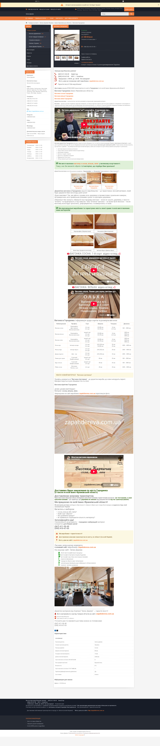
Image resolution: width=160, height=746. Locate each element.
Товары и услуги (40, 18)
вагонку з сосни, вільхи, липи (86, 164)
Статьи (29, 56)
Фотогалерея (30, 49)
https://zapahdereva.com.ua (36, 111)
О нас (52, 18)
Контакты (59, 18)
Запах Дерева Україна (46, 23)
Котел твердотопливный (36, 36)
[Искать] (131, 14)
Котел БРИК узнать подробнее (36, 726)
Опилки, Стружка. (34, 43)
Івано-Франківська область (63, 23)
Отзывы (29, 62)
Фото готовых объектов (34, 721)
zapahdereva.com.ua (96, 81)
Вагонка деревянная (35, 33)
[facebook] (55, 631)
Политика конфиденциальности (91, 733)
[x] (57, 631)
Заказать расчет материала (35, 723)
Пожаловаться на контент (75, 733)
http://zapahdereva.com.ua (96, 710)
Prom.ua (88, 731)
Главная (30, 18)
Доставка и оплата (71, 18)
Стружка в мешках (34, 40)
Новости (29, 53)
